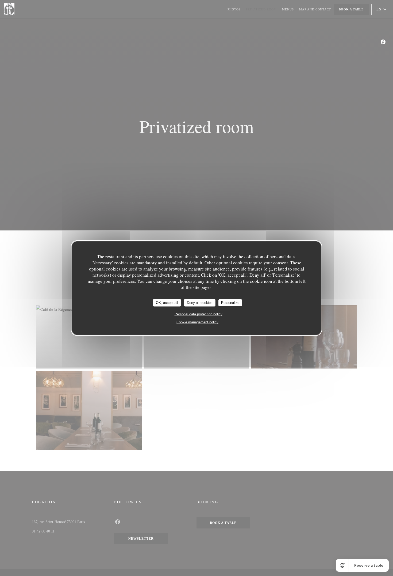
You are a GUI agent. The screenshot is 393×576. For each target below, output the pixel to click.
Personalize (230, 302)
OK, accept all (167, 302)
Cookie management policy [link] (197, 322)
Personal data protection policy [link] (198, 314)
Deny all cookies (200, 302)
